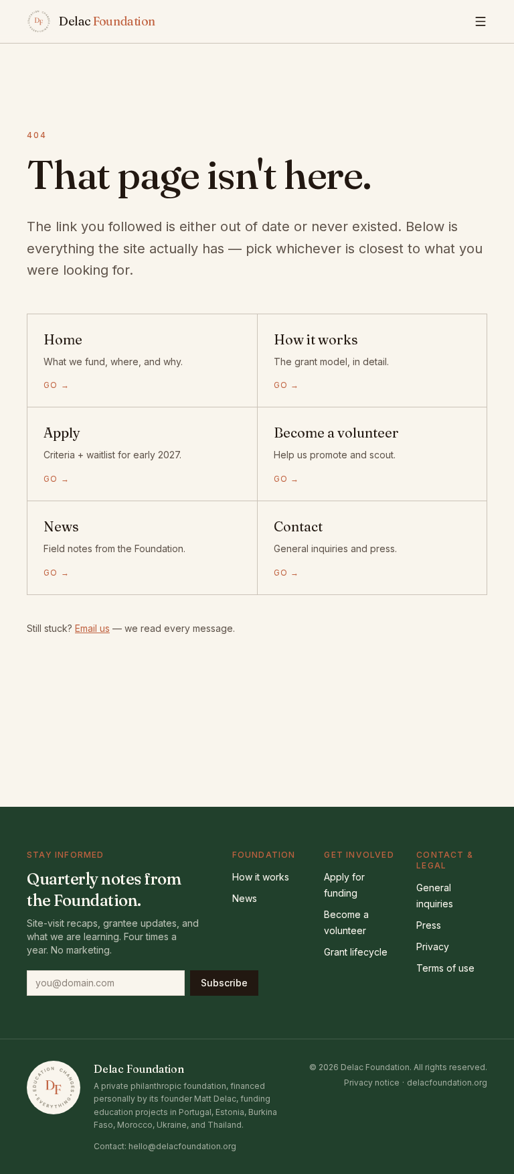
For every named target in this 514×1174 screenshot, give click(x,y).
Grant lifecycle (356, 952)
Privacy (432, 946)
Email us (92, 628)
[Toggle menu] (480, 21)
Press (428, 925)
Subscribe (224, 982)
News (244, 898)
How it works (260, 877)
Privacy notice (372, 1083)
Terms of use (445, 968)
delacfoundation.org (447, 1083)
